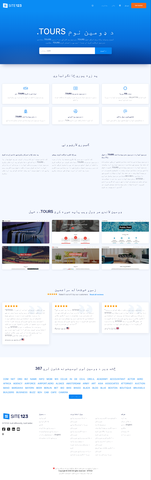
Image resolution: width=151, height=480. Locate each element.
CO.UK (63, 379)
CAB (46, 392)
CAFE (53, 392)
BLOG (95, 388)
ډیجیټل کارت (100, 425)
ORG (19, 379)
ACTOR (131, 379)
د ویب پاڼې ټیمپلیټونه (48, 431)
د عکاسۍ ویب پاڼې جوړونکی (81, 438)
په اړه (124, 418)
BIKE (68, 388)
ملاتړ (113, 5)
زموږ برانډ (126, 435)
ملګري (123, 428)
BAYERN (29, 388)
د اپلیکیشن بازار (50, 435)
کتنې (41, 425)
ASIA (100, 383)
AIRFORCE (30, 383)
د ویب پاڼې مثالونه (47, 428)
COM (6, 379)
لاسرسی (61, 473)
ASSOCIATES (112, 383)
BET (56, 388)
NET (13, 379)
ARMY (86, 383)
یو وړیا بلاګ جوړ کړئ (103, 431)
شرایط (90, 473)
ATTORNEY (127, 383)
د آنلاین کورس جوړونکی (104, 438)
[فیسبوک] (4, 429)
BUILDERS (8, 392)
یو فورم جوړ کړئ (102, 435)
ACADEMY (102, 379)
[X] (8, 429)
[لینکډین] (13, 429)
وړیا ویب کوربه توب (103, 454)
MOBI (49, 379)
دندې (126, 425)
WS (56, 379)
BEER (39, 388)
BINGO (77, 388)
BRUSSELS (139, 388)
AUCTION (140, 383)
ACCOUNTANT (117, 379)
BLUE (103, 388)
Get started (138, 5)
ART (94, 383)
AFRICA (7, 383)
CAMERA (63, 392)
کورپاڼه (42, 418)
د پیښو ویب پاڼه (77, 441)
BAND (6, 388)
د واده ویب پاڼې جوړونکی (80, 451)
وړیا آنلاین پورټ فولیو (80, 454)
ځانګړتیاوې (44, 421)
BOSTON (113, 388)
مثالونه (104, 5)
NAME (33, 379)
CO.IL (82, 379)
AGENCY (17, 383)
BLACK (86, 388)
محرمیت (83, 473)
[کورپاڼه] (93, 5)
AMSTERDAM (73, 383)
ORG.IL (91, 379)
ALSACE (60, 383)
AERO (140, 379)
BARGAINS (17, 388)
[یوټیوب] (18, 429)
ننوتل (127, 5)
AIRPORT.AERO (46, 383)
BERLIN (48, 388)
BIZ (26, 379)
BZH (40, 392)
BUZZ (32, 392)
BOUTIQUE (125, 388)
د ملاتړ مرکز (126, 421)
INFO (41, 379)
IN (71, 379)
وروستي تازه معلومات (48, 438)
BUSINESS (21, 392)
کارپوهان (125, 431)
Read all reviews (97, 294)
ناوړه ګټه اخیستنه (72, 473)
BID (62, 388)
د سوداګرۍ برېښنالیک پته (106, 428)
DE (75, 379)
